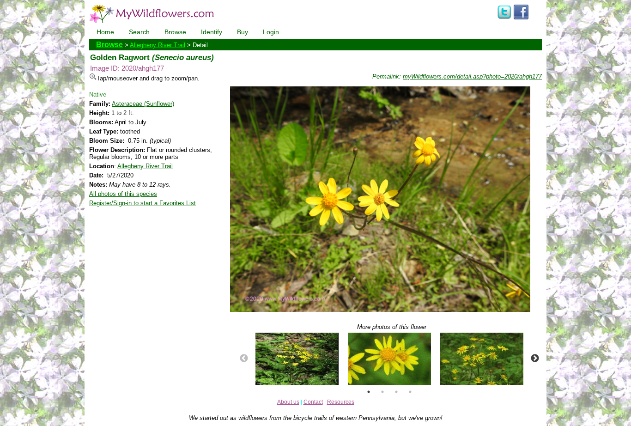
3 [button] (396, 391)
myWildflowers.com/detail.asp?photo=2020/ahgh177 (472, 76)
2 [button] (382, 391)
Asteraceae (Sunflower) (143, 103)
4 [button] (410, 391)
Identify (211, 32)
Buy (242, 32)
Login (271, 32)
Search (139, 32)
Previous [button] (244, 358)
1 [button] (368, 391)
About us (288, 402)
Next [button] (535, 358)
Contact (313, 402)
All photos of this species (123, 193)
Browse (175, 32)
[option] (297, 359)
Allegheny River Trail (157, 45)
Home (105, 32)
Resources (340, 402)
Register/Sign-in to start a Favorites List (142, 203)
